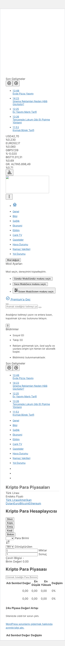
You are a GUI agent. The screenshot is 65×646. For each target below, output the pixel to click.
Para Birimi (22, 538)
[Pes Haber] (27, 192)
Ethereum (35, 503)
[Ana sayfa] (15, 205)
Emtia (10, 527)
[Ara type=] (40, 307)
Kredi (9, 530)
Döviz (10, 519)
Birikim (10, 534)
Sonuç (43, 554)
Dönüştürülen (23, 546)
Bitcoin (24, 503)
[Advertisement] (32, 44)
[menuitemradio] (33, 279)
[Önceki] (9, 83)
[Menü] (9, 172)
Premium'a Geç (20, 299)
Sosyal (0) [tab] (18, 335)
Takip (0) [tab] (18, 339)
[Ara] (7, 303)
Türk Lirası (12, 500)
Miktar (43, 550)
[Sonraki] (16, 83)
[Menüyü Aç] (9, 197)
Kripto (10, 523)
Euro (17, 503)
